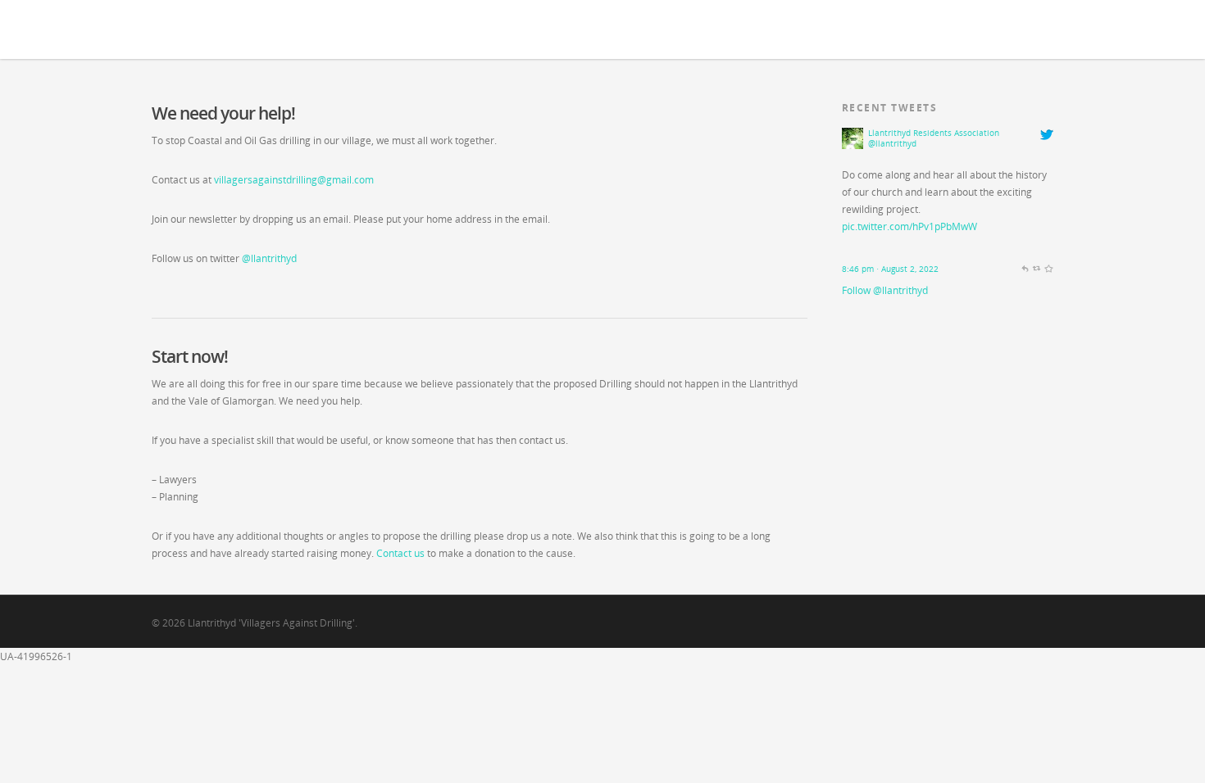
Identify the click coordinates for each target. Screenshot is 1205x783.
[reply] (1025, 273)
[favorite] (1048, 273)
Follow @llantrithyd (885, 290)
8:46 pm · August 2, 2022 (890, 269)
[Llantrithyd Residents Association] (852, 158)
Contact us (400, 553)
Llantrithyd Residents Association (933, 133)
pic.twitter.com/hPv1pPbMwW (909, 226)
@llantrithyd (269, 258)
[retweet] (1037, 273)
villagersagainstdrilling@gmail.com (294, 180)
